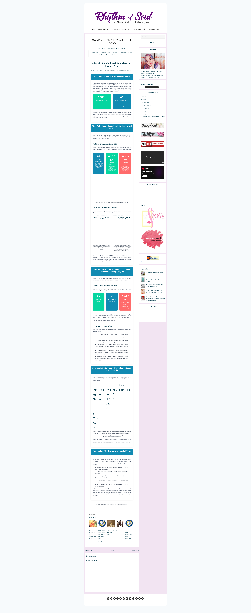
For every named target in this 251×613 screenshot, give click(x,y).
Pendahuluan (95, 52)
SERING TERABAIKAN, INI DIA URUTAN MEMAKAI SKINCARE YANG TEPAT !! (154, 292)
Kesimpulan (123, 54)
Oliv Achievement (154, 29)
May (145, 114)
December (146, 102)
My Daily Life (126, 29)
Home (93, 29)
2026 (143, 96)
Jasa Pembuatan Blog (145, 602)
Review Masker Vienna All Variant (154, 272)
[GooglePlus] (114, 598)
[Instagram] (124, 598)
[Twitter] (108, 598)
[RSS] (142, 598)
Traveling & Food (139, 29)
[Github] (133, 598)
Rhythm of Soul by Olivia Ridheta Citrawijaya (117, 602)
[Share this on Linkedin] (98, 512)
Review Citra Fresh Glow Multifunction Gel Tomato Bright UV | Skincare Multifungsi (155, 298)
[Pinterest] (117, 598)
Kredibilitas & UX (103, 54)
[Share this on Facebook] (92, 512)
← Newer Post (88, 550)
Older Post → (135, 550)
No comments (121, 48)
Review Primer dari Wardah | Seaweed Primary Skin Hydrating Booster (154, 279)
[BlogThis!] (91, 514)
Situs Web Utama (105, 52)
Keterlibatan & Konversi (126, 52)
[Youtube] (127, 598)
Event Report (116, 29)
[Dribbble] (136, 598)
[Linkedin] (120, 598)
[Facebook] (111, 598)
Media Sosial (114, 54)
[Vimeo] (130, 598)
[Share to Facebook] (93, 514)
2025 (143, 99)
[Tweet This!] (94, 512)
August (145, 108)
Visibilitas (115, 52)
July (145, 111)
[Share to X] (92, 514)
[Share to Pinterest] (94, 514)
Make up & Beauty (103, 29)
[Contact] (139, 598)
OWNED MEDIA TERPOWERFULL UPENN (112, 41)
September (146, 105)
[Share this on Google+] (96, 512)
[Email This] (89, 514)
